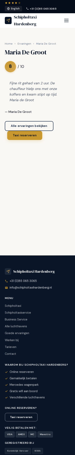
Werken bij (12, 340)
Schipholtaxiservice (18, 312)
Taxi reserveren (25, 135)
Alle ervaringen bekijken (29, 126)
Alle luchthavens (16, 326)
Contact (10, 354)
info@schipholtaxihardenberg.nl (31, 287)
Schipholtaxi (13, 306)
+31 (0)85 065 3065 (43, 8)
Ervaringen (24, 43)
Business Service (16, 319)
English (15, 8)
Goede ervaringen (17, 333)
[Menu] (66, 20)
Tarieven (10, 347)
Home (9, 43)
